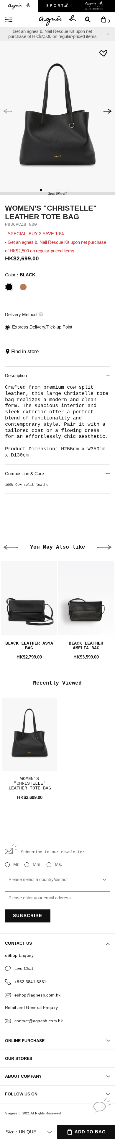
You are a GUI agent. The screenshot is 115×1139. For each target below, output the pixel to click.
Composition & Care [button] (24, 473)
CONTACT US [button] (18, 943)
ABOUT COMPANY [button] (23, 1076)
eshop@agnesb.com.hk (37, 995)
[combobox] (57, 879)
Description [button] (16, 375)
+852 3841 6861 (30, 982)
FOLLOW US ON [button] (21, 1094)
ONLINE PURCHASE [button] (25, 1041)
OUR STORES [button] (18, 1058)
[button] (107, 111)
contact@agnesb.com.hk (38, 1021)
